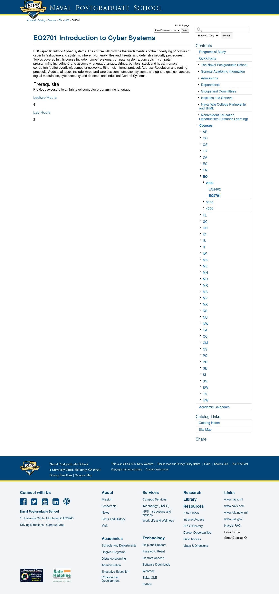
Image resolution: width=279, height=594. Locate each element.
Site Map (205, 429)
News (105, 512)
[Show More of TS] (201, 393)
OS (205, 349)
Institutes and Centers (216, 97)
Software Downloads (156, 564)
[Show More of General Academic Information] (199, 71)
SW (205, 387)
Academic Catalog (36, 20)
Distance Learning (114, 558)
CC (205, 138)
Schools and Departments (119, 545)
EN (205, 170)
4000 (209, 208)
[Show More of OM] (201, 342)
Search (227, 35)
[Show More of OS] (201, 348)
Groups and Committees (218, 91)
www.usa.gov (233, 519)
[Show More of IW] (201, 252)
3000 (209, 202)
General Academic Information (223, 71)
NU (205, 317)
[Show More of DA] (201, 156)
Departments (210, 84)
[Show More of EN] (201, 169)
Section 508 (221, 464)
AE (205, 131)
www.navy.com (234, 506)
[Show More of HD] (201, 227)
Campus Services (155, 499)
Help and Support (154, 544)
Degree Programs (114, 552)
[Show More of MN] (201, 271)
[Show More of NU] (201, 316)
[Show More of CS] (201, 143)
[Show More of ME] (201, 265)
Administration (111, 565)
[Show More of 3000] (204, 201)
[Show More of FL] (201, 214)
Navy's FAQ (232, 525)
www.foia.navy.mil (236, 512)
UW (205, 400)
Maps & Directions (195, 545)
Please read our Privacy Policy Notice (179, 464)
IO (204, 234)
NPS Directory (193, 526)
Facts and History (113, 519)
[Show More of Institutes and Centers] (199, 97)
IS (204, 240)
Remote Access (153, 558)
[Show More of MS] (201, 291)
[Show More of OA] (201, 329)
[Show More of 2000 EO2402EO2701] (204, 182)
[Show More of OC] (201, 335)
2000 (66, 20)
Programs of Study (212, 51)
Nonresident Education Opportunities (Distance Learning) (223, 117)
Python (147, 584)
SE (205, 368)
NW (205, 323)
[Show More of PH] (201, 361)
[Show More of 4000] (204, 207)
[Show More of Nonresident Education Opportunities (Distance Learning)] (199, 114)
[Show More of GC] (201, 220)
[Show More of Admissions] (199, 78)
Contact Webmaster (157, 469)
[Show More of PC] (201, 354)
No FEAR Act (239, 464)
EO (60, 20)
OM (205, 342)
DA (205, 157)
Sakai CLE (150, 577)
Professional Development (110, 579)
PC (205, 355)
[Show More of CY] (201, 150)
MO (205, 279)
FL (205, 215)
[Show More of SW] (201, 386)
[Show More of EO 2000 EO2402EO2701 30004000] (201, 175)
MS (205, 291)
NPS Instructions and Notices (157, 513)
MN (205, 272)
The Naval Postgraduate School (224, 64)
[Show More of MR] (201, 284)
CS (205, 144)
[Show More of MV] (201, 297)
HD (205, 227)
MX (205, 304)
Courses (52, 20)
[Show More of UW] (201, 399)
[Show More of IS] (201, 239)
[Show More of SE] (201, 367)
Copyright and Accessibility (126, 469)
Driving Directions (61, 475)
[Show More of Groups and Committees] (199, 91)
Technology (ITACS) (156, 506)
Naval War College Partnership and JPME (222, 106)
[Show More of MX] (201, 303)
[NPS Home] (30, 474)
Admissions (209, 78)
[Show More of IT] (201, 246)
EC (205, 163)
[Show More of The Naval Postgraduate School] (199, 64)
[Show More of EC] (201, 163)
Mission (107, 499)
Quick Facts (207, 58)
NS (205, 310)
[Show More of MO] (201, 278)
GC (205, 221)
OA (205, 330)
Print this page (182, 25)
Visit (104, 525)
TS (205, 393)
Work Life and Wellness (158, 520)
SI (204, 374)
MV (205, 298)
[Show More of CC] (201, 137)
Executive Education (115, 571)
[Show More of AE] (201, 131)
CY (205, 151)
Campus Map (83, 475)
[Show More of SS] (201, 380)
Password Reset (154, 551)
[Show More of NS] (201, 310)
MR (205, 285)
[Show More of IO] (201, 233)
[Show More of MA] (201, 259)
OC (205, 336)
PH (205, 362)
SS (205, 381)
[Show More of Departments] (199, 84)
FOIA (207, 464)
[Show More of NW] (201, 323)
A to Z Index (191, 513)
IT (204, 247)
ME (205, 266)
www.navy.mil (233, 499)
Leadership (109, 506)
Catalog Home (209, 422)
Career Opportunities (197, 532)
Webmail (148, 571)
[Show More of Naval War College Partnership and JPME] (199, 104)
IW (205, 253)
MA (205, 259)
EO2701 (215, 195)
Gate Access (192, 539)
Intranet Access (193, 519)
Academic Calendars (214, 407)
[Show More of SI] (201, 373)
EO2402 (215, 189)
